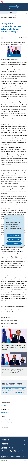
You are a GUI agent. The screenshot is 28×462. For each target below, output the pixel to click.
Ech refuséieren (14, 239)
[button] (14, 340)
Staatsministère (5, 412)
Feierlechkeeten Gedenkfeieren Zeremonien (11, 420)
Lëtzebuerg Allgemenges (7, 422)
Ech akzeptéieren (14, 235)
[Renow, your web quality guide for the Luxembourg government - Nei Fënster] (4, 461)
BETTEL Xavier (4, 405)
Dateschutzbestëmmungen (13, 232)
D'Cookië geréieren (14, 243)
